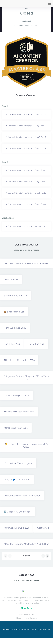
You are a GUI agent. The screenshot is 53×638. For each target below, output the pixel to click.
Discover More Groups (26, 618)
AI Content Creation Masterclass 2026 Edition (26, 263)
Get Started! (43, 527)
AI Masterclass (11, 279)
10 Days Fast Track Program (18, 463)
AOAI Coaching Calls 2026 (16, 395)
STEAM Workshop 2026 (15, 295)
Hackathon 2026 (12, 343)
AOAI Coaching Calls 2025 (17, 527)
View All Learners (26, 614)
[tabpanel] (26, 61)
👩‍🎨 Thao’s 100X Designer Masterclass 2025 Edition (26, 445)
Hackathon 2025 (36, 343)
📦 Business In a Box (14, 311)
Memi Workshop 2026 (15, 327)
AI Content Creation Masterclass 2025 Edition (26, 543)
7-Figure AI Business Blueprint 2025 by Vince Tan (26, 378)
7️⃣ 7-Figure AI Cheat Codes (17, 511)
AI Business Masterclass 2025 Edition (22, 495)
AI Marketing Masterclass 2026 (19, 360)
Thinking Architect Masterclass (19, 411)
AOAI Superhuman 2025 (16, 427)
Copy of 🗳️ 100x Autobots (17, 479)
